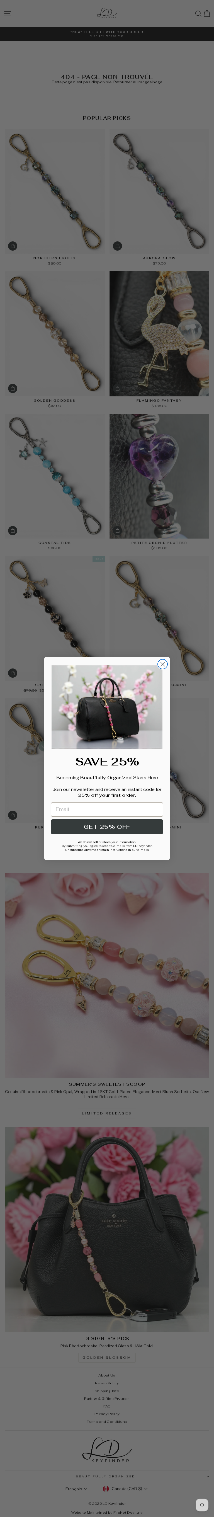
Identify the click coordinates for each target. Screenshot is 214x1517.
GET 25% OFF (107, 826)
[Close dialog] (162, 664)
